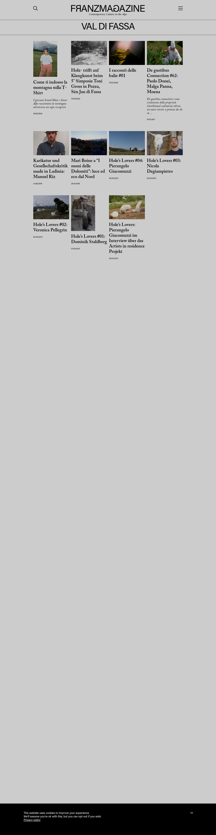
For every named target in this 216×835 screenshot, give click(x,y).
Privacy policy (32, 820)
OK (191, 813)
